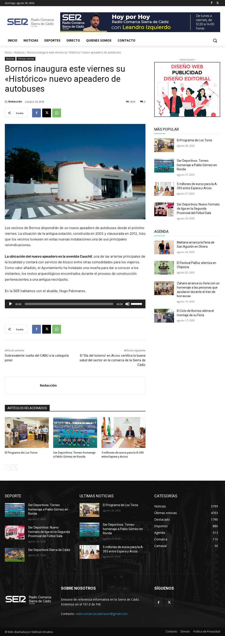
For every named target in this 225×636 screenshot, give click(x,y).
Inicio (8, 52)
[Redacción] (22, 385)
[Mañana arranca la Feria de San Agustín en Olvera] (164, 247)
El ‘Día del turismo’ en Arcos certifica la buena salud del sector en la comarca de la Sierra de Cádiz (112, 360)
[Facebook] (211, 3)
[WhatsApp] (56, 113)
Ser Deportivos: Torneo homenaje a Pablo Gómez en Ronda (197, 165)
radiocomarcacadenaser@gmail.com (102, 614)
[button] (215, 40)
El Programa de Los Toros (21, 452)
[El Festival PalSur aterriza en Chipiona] (164, 268)
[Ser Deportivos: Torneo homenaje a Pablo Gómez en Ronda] (75, 432)
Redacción (15, 101)
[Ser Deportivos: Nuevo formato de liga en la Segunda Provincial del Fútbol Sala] (164, 209)
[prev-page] (7, 467)
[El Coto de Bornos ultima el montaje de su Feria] (164, 316)
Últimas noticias (26, 58)
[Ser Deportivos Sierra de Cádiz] (15, 555)
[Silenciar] (127, 304)
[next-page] (14, 467)
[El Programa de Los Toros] (27, 432)
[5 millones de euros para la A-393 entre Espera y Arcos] (123, 432)
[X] (217, 3)
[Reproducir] (10, 304)
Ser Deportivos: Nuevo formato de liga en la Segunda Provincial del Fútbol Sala (198, 209)
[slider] (137, 303)
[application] (75, 304)
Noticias (19, 52)
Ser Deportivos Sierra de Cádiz (49, 550)
